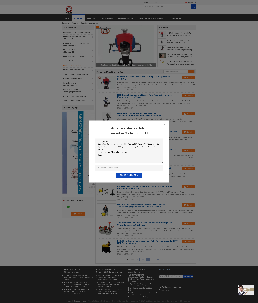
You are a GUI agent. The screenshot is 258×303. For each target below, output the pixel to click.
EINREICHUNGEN (129, 175)
